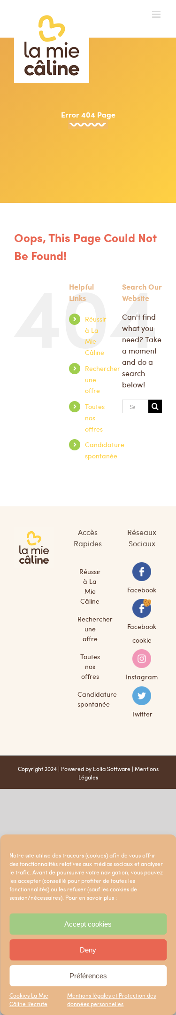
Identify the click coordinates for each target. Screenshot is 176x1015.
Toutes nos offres (95, 417)
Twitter (142, 713)
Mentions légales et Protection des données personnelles (111, 999)
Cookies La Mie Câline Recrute (28, 999)
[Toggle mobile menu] (157, 14)
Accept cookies (88, 924)
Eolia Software (111, 768)
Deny (88, 950)
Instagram (142, 676)
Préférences (88, 976)
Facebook (141, 589)
